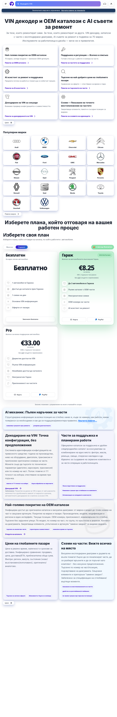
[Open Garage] (104, 3)
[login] (111, 3)
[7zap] (12, 4)
